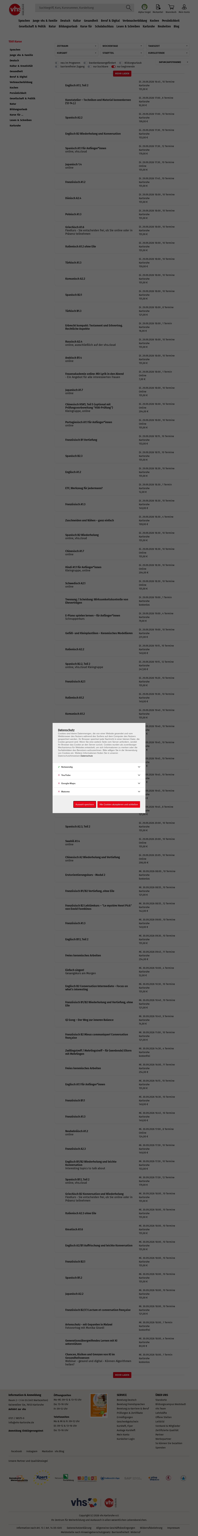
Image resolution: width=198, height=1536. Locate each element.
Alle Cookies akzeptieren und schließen (118, 804)
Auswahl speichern (84, 804)
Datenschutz (87, 756)
